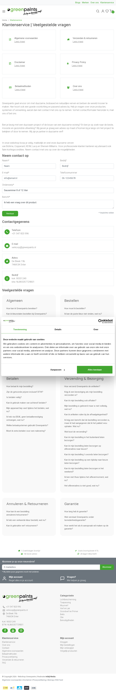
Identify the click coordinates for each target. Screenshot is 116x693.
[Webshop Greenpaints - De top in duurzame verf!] (24, 11)
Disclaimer (27, 680)
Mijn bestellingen (67, 645)
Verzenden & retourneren (13, 660)
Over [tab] (96, 329)
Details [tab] (58, 329)
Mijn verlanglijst (67, 648)
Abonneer (106, 567)
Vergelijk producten (68, 651)
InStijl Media (50, 676)
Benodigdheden (67, 620)
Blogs (77, 2)
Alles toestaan (95, 369)
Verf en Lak (65, 608)
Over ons (95, 2)
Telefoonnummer (68, 172)
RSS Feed (59, 680)
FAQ (4, 663)
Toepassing (65, 602)
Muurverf (64, 605)
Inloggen (64, 642)
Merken (85, 2)
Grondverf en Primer (69, 611)
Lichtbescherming (68, 599)
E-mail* (5, 172)
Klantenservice (107, 2)
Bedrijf (63, 160)
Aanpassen (55, 369)
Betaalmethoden (9, 654)
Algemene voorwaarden (12, 651)
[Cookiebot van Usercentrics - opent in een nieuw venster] (100, 321)
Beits (62, 614)
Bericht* (6, 197)
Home (4, 20)
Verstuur (10, 213)
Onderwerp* (8, 184)
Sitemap (50, 680)
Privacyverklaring (9, 657)
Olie (61, 617)
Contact (5, 648)
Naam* (5, 160)
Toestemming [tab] (20, 329)
